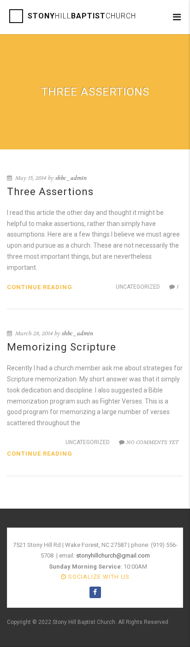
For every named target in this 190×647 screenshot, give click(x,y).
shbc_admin (71, 178)
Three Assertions (50, 191)
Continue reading (39, 287)
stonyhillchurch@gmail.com (113, 555)
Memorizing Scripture (61, 347)
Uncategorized (138, 287)
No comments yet (152, 442)
